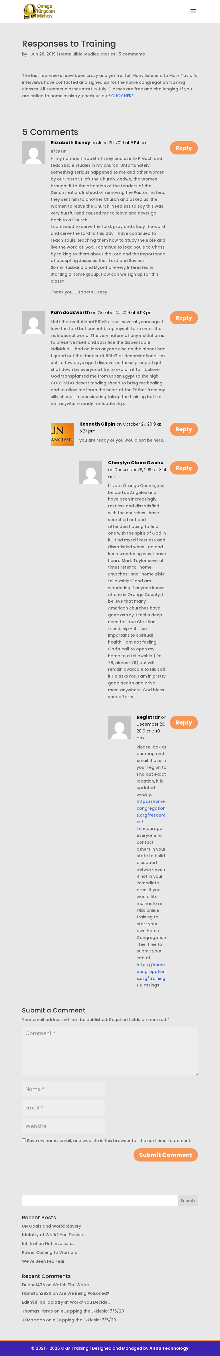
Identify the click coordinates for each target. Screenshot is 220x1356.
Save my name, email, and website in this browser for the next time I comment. (109, 1140)
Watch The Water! (72, 1285)
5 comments (132, 54)
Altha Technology (169, 1348)
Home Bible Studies (79, 54)
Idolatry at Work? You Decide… (54, 1235)
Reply (184, 148)
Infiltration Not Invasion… (48, 1243)
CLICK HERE (122, 96)
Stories (108, 54)
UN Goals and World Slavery (51, 1226)
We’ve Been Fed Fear (43, 1261)
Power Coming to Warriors (49, 1252)
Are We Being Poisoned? (84, 1293)
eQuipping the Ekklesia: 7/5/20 (92, 1311)
